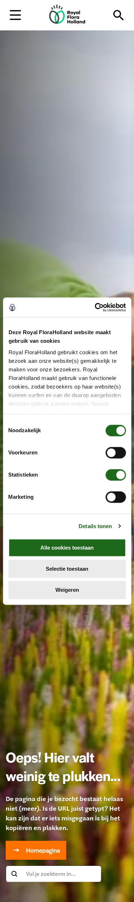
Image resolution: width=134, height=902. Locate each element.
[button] (15, 14)
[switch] (115, 452)
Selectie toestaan (67, 569)
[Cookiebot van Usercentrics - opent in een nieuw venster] (95, 307)
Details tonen (95, 526)
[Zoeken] (118, 15)
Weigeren (67, 590)
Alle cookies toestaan (67, 548)
